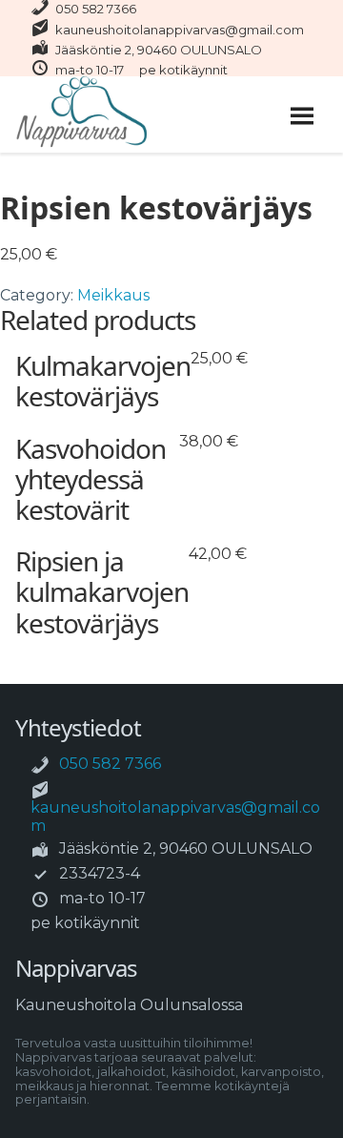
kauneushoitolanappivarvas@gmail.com (179, 29)
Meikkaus (113, 295)
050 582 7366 (95, 8)
